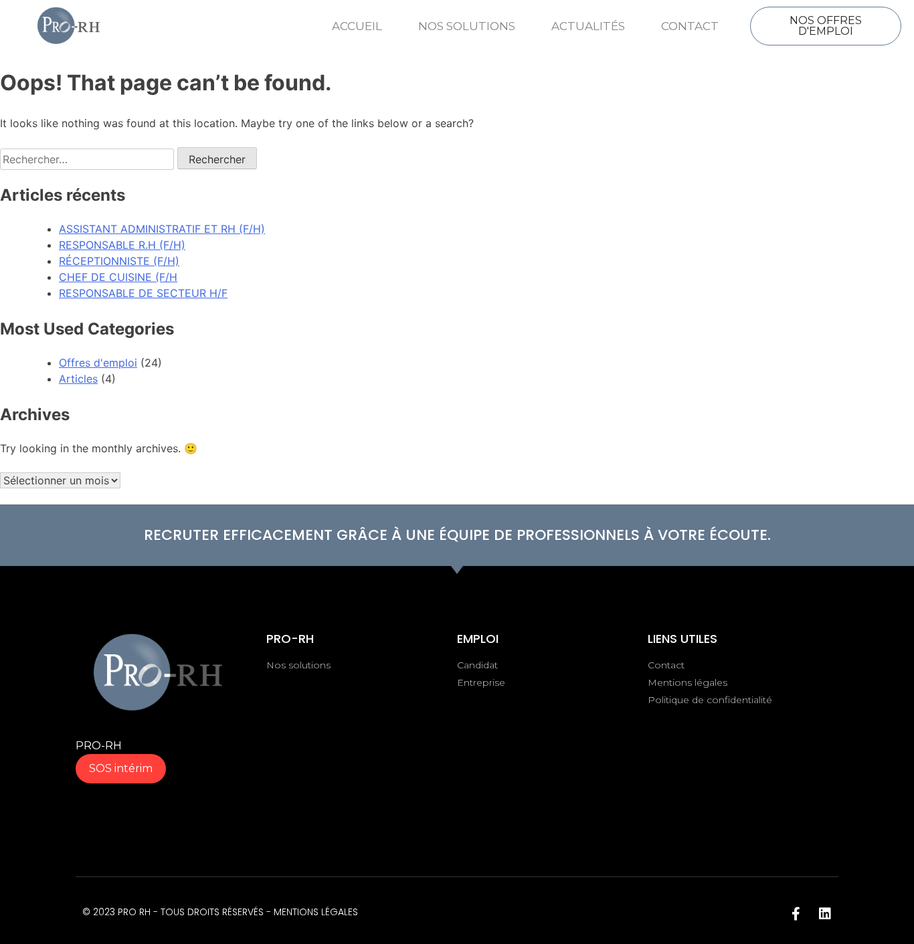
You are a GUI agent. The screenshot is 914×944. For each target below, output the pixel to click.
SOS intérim (121, 768)
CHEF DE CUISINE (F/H (118, 277)
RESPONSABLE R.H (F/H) (122, 245)
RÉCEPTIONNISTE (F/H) (119, 261)
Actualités (588, 26)
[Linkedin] (825, 914)
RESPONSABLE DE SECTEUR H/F (143, 293)
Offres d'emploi (98, 362)
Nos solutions (466, 26)
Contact (690, 26)
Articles (78, 378)
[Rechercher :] (88, 159)
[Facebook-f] (795, 914)
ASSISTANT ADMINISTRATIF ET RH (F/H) (162, 228)
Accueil (357, 26)
